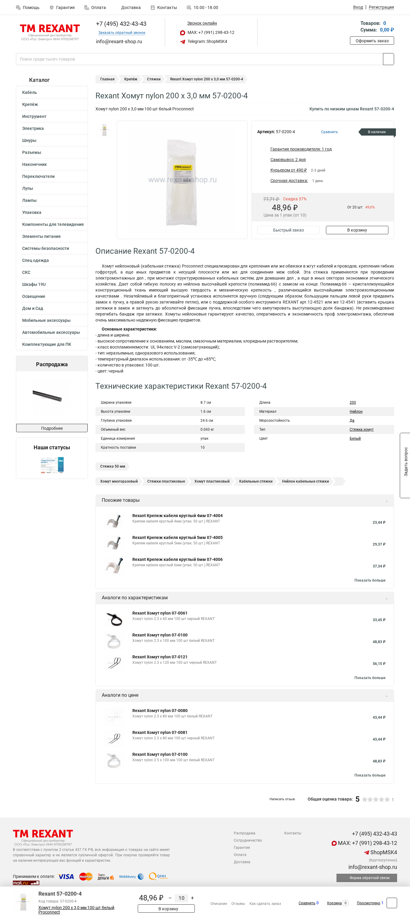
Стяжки (154, 79)
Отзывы (238, 904)
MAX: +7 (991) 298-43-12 (210, 32)
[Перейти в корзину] (354, 27)
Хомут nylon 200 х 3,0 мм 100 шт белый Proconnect (76, 910)
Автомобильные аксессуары (51, 332)
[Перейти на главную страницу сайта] (49, 32)
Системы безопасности (45, 248)
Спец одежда (35, 260)
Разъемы (31, 152)
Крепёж (30, 104)
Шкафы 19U (34, 284)
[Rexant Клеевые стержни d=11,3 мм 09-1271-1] (51, 397)
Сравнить (307, 903)
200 (353, 402)
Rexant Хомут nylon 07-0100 (160, 635)
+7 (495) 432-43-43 (120, 23)
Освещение (33, 296)
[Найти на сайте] (388, 59)
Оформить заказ (372, 40)
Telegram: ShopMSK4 (207, 41)
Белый (355, 438)
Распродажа (244, 833)
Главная (107, 79)
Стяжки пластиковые (166, 481)
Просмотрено (368, 903)
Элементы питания (41, 236)
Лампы (29, 200)
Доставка (130, 7)
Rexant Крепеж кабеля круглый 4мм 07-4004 (177, 515)
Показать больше (369, 580)
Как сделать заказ (265, 904)
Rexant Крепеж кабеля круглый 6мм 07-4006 (177, 559)
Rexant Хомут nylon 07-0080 (160, 710)
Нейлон (356, 411)
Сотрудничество (248, 840)
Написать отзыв (282, 799)
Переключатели (38, 176)
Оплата (98, 7)
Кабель (29, 92)
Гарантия (65, 7)
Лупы (27, 188)
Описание (218, 904)
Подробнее (52, 428)
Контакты (167, 7)
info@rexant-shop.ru (372, 867)
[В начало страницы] (392, 903)
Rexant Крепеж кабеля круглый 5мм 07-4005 (177, 537)
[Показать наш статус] (52, 465)
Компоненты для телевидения (53, 224)
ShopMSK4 (383, 852)
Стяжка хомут (362, 429)
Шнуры (29, 140)
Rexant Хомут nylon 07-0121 (160, 656)
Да (352, 420)
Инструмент (34, 116)
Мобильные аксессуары (46, 320)
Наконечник (34, 164)
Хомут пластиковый (212, 481)
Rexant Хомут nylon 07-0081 (160, 732)
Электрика (33, 128)
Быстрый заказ (288, 230)
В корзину (357, 230)
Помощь (31, 7)
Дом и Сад (32, 308)
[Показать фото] (104, 130)
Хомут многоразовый (119, 481)
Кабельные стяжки (256, 481)
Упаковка (31, 212)
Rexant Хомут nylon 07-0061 (160, 613)
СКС (26, 272)
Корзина (334, 903)
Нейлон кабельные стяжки (305, 481)
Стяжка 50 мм (112, 466)
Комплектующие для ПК (46, 344)
